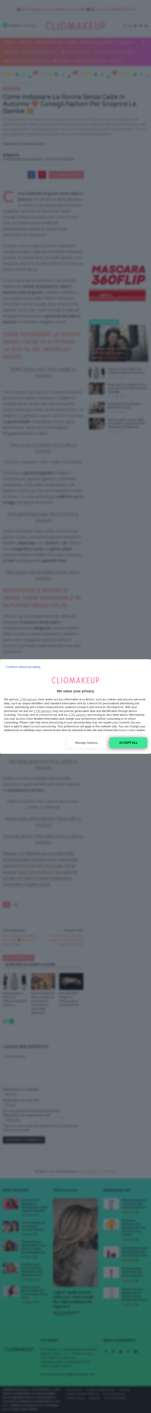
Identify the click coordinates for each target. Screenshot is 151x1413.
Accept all (128, 742)
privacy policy (127, 730)
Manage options (86, 742)
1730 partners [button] (28, 699)
